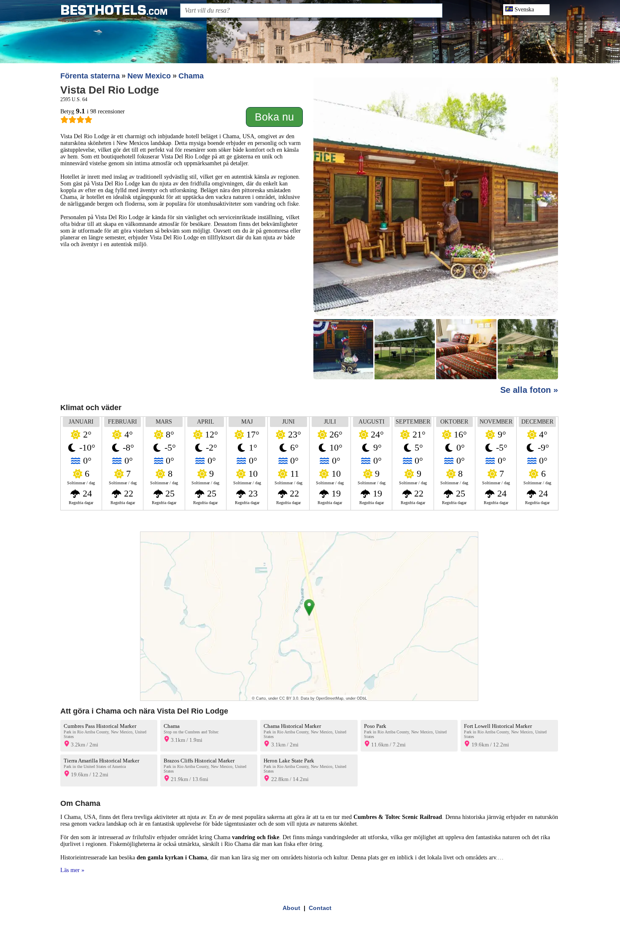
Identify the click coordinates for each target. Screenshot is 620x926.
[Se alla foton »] (435, 226)
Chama (191, 76)
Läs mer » (72, 870)
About (291, 908)
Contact (320, 908)
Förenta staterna (90, 76)
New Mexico (149, 76)
